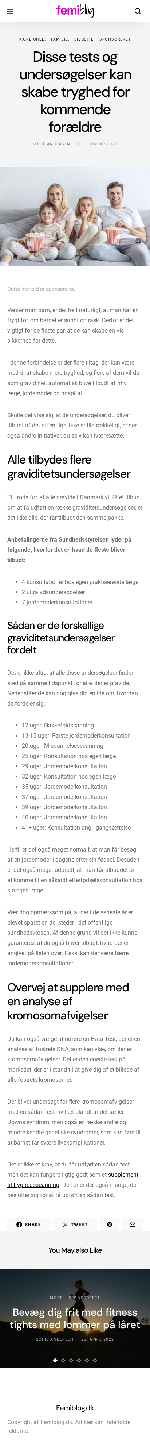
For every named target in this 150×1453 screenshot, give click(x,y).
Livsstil (84, 39)
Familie (59, 39)
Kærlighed (32, 39)
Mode (56, 1297)
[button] (55, 1360)
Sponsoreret (115, 39)
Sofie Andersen (52, 144)
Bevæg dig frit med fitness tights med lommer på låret (75, 1318)
